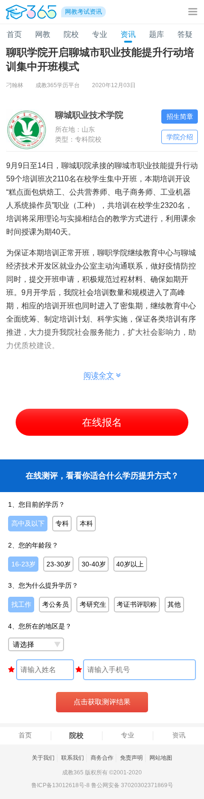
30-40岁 (94, 564)
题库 (156, 34)
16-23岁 (23, 564)
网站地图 (160, 757)
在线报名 (102, 422)
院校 (71, 34)
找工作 (21, 604)
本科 (86, 523)
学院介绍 (180, 137)
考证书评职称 (137, 604)
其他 (174, 604)
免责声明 (131, 757)
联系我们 (72, 757)
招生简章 (180, 116)
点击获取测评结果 (102, 702)
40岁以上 (130, 564)
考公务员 (55, 604)
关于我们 (43, 757)
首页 (14, 34)
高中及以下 (28, 523)
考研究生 (93, 604)
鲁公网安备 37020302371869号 (132, 785)
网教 (42, 34)
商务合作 (102, 757)
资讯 (128, 34)
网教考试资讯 (83, 12)
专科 (62, 523)
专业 (99, 34)
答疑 (185, 34)
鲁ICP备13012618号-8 (60, 785)
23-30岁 (58, 564)
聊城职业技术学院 (89, 115)
